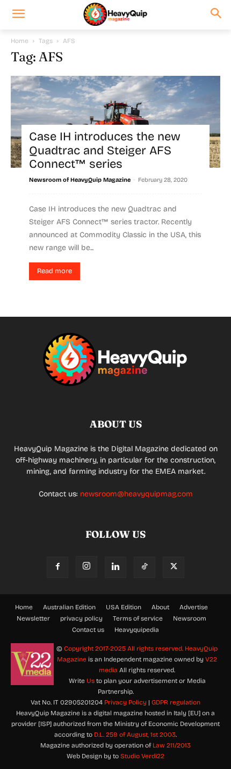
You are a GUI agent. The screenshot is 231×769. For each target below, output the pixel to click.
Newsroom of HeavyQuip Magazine (80, 179)
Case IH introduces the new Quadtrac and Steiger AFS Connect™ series (105, 150)
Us (90, 681)
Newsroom (189, 618)
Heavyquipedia (136, 629)
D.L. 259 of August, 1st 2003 (135, 734)
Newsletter (33, 618)
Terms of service (138, 618)
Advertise (193, 607)
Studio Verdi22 (142, 756)
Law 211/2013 (172, 745)
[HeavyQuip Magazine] (115, 14)
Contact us (88, 629)
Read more (54, 271)
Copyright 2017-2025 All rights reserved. (124, 648)
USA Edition (123, 607)
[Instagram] (86, 567)
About (160, 607)
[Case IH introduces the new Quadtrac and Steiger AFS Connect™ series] (115, 122)
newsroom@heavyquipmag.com (136, 494)
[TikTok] (144, 567)
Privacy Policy (125, 702)
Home (19, 41)
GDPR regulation (175, 702)
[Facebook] (57, 567)
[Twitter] (173, 567)
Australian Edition (69, 607)
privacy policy (81, 618)
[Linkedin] (115, 567)
